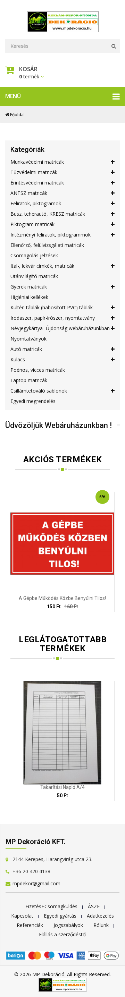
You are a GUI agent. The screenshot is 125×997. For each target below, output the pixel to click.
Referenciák (30, 925)
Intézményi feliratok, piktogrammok (50, 234)
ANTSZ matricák (28, 193)
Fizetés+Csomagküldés (51, 906)
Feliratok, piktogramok (35, 203)
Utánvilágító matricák (34, 276)
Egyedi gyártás (60, 915)
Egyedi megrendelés (33, 401)
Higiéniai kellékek (29, 297)
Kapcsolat (22, 915)
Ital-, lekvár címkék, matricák (42, 266)
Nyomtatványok (28, 338)
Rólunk (101, 925)
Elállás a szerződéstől (62, 934)
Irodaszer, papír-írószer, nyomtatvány (52, 318)
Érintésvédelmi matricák (37, 182)
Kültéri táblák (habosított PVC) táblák (51, 307)
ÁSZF (94, 906)
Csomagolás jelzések (34, 255)
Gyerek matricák (28, 286)
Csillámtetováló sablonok (38, 390)
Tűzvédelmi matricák (33, 172)
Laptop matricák (28, 380)
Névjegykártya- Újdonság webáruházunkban (60, 328)
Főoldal (17, 115)
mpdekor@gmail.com (36, 883)
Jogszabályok (68, 925)
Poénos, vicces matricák (37, 370)
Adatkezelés (100, 915)
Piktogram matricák (32, 224)
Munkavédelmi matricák (37, 161)
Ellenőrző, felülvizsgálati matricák (47, 245)
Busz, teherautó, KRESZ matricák (47, 213)
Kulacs (17, 359)
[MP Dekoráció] (63, 20)
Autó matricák (26, 349)
